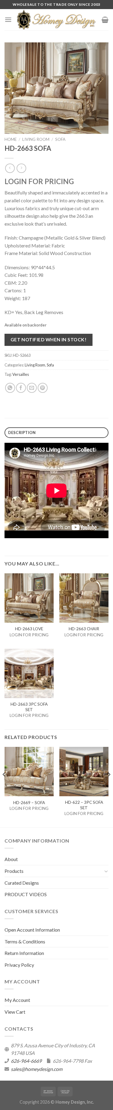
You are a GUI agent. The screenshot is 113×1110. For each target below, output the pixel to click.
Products (14, 871)
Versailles (20, 374)
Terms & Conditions (25, 941)
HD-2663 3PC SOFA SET (29, 707)
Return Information (24, 953)
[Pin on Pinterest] (43, 388)
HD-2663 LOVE (29, 628)
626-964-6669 (26, 1061)
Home (11, 139)
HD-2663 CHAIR (84, 628)
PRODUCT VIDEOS (26, 894)
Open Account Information (32, 930)
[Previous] (4, 786)
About (11, 859)
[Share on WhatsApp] (10, 388)
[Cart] (105, 19)
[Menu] (8, 19)
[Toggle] (106, 871)
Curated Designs (22, 883)
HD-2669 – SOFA (29, 802)
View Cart (15, 1012)
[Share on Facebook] (21, 388)
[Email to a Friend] (32, 388)
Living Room (35, 139)
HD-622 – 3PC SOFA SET (84, 805)
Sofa (60, 139)
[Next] (109, 786)
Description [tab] (22, 432)
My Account (17, 1000)
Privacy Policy (19, 965)
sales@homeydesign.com (36, 1069)
